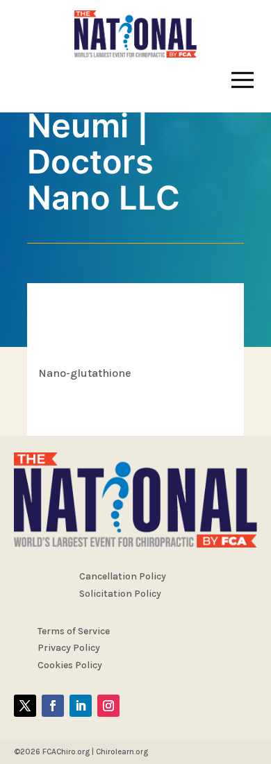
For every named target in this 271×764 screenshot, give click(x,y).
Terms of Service (74, 631)
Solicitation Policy (120, 594)
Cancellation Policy (122, 576)
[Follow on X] (25, 706)
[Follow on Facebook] (53, 706)
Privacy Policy (69, 648)
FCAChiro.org (66, 751)
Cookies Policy (70, 665)
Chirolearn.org (122, 751)
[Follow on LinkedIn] (80, 706)
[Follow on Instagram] (108, 706)
